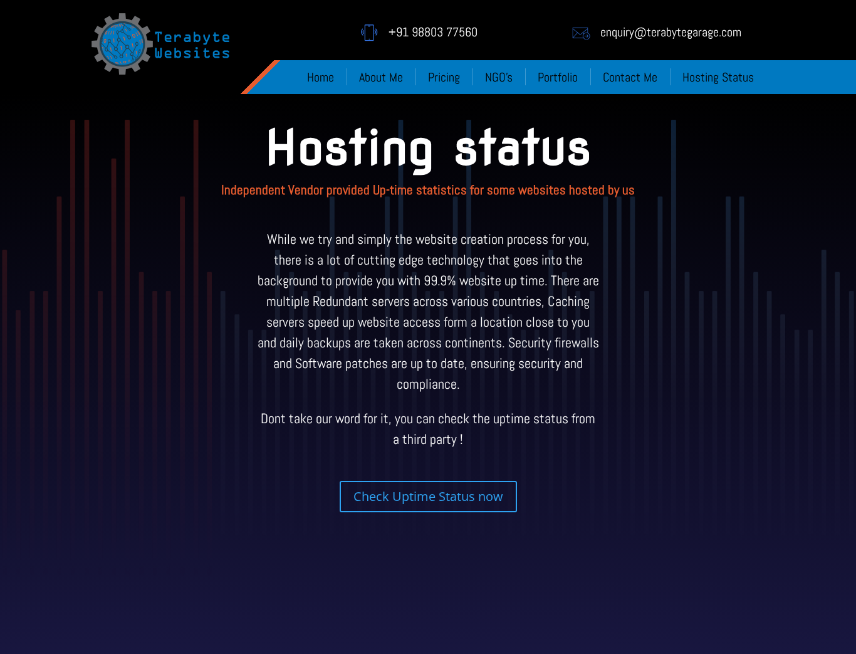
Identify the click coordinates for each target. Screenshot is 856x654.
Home (320, 77)
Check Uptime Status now (428, 496)
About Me (381, 77)
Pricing (444, 77)
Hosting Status (718, 77)
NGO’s (499, 77)
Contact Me (630, 77)
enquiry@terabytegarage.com (670, 32)
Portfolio (558, 77)
